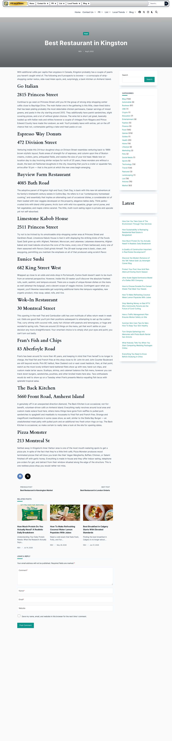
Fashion (125, 123)
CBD (124, 109)
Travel (124, 168)
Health (124, 140)
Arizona (125, 181)
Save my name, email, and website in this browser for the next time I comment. (54, 616)
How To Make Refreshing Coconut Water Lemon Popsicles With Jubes (62, 529)
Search (125, 75)
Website (22, 608)
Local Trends (73, 3)
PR (52, 3)
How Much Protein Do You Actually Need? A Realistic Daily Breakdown (30, 529)
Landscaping (127, 175)
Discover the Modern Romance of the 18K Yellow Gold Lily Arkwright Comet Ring (136, 260)
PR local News (16, 4)
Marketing (126, 150)
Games (125, 133)
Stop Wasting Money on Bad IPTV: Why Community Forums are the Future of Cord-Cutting (136, 306)
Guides (125, 136)
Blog (85, 3)
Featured (125, 171)
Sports (125, 161)
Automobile (126, 102)
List (60, 3)
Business (125, 105)
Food (86, 34)
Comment (23, 570)
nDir (80, 51)
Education (126, 116)
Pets (124, 154)
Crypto (125, 112)
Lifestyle (125, 147)
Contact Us (41, 3)
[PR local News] (6, 3)
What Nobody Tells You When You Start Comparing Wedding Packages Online (137, 345)
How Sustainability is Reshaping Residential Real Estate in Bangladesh (135, 232)
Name (22, 591)
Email (21, 599)
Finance (125, 126)
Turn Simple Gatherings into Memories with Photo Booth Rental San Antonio (136, 334)
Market (125, 185)
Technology (127, 164)
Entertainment (128, 119)
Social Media (127, 157)
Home (32, 3)
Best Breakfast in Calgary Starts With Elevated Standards (95, 529)
